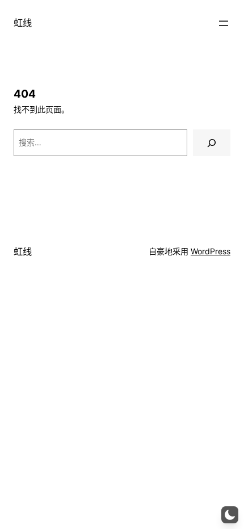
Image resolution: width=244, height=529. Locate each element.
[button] (229, 514)
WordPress (210, 251)
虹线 (23, 22)
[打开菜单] (223, 23)
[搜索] (211, 142)
